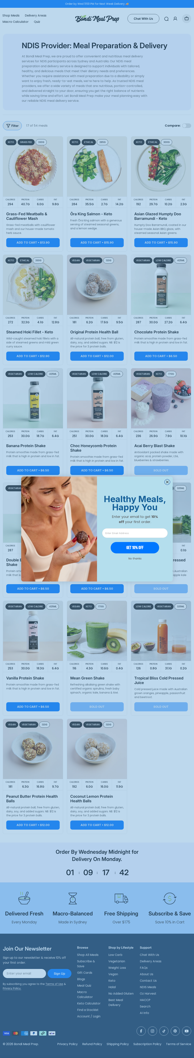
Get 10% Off (134, 547)
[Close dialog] (167, 482)
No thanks (135, 558)
